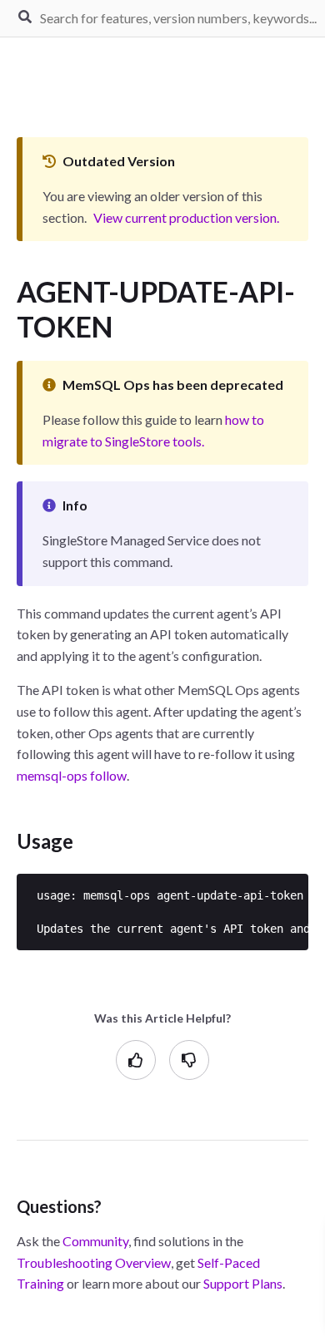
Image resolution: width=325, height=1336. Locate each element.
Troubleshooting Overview (94, 1262)
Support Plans (242, 1283)
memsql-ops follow (72, 775)
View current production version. (186, 217)
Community (95, 1241)
